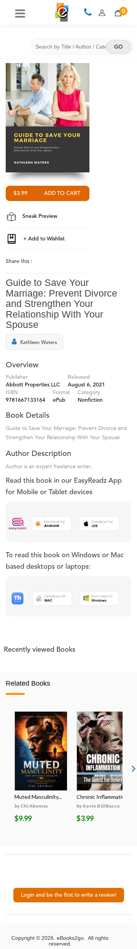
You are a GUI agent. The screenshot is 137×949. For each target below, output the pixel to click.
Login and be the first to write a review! (68, 895)
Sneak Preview (39, 216)
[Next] (133, 768)
